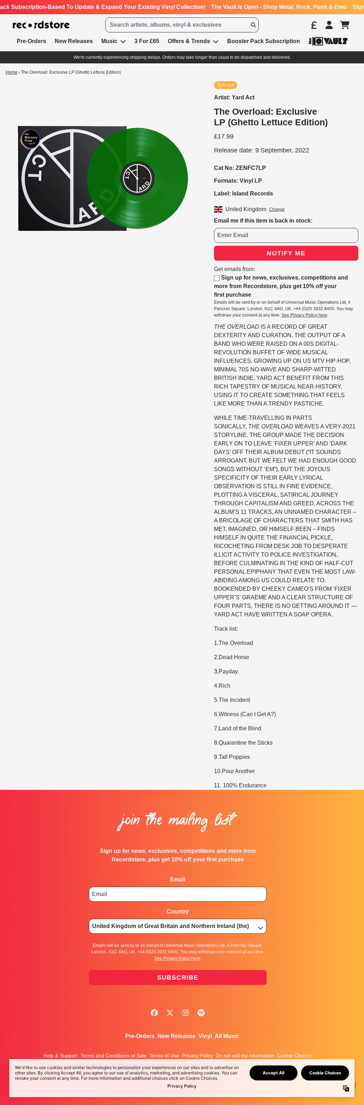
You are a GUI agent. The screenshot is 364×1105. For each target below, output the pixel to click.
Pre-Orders (140, 1036)
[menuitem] (328, 41)
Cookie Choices (294, 1055)
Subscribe (178, 977)
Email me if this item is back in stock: (263, 221)
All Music (227, 1036)
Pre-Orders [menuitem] (31, 41)
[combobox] (182, 24)
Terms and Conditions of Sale (113, 1055)
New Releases (176, 1036)
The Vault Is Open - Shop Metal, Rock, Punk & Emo (279, 7)
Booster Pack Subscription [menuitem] (263, 41)
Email (177, 879)
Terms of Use (164, 1055)
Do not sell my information (245, 1055)
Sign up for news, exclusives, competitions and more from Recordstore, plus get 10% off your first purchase (281, 286)
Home (11, 72)
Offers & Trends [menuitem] (189, 41)
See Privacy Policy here (304, 315)
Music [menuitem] (109, 41)
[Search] (253, 24)
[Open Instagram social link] (185, 1013)
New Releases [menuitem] (74, 41)
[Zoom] (103, 178)
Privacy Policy (197, 1055)
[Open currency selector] (313, 25)
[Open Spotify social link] (201, 1013)
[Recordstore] (41, 25)
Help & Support (60, 1055)
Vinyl (205, 1036)
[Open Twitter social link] (170, 1013)
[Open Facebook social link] (154, 1013)
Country (178, 911)
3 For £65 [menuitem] (146, 41)
